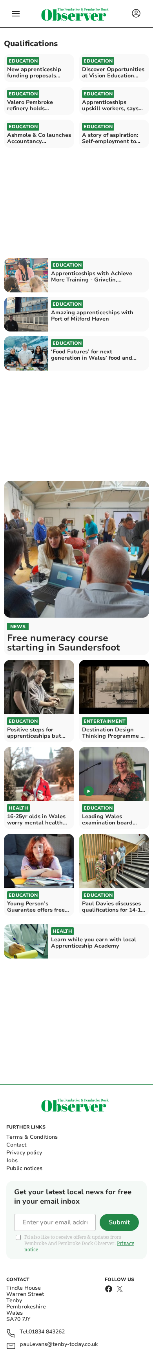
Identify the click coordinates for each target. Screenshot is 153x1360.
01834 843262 (47, 1332)
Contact (16, 1145)
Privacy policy (24, 1152)
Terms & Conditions (32, 1137)
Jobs (12, 1160)
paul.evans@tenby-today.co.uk (59, 1344)
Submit (119, 1222)
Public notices (24, 1168)
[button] (15, 13)
